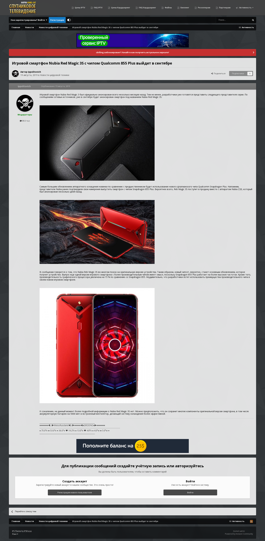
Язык (14, 534)
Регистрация (57, 20)
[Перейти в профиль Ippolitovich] (15, 73)
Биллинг (184, 7)
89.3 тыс (26, 120)
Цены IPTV (79, 7)
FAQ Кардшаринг (147, 7)
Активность (245, 7)
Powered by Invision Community (239, 534)
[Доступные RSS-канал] (251, 521)
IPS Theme (16, 531)
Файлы (168, 7)
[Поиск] (253, 20)
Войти (190, 492)
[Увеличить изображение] (97, 142)
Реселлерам (203, 7)
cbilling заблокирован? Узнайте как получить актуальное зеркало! (132, 52)
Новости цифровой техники (54, 75)
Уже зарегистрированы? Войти (28, 20)
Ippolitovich (34, 71)
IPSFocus (28, 531)
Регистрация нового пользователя (75, 492)
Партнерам (224, 7)
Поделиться (219, 73)
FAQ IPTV (97, 7)
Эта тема (242, 20)
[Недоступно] (97, 345)
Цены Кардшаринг (120, 7)
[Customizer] (69, 20)
